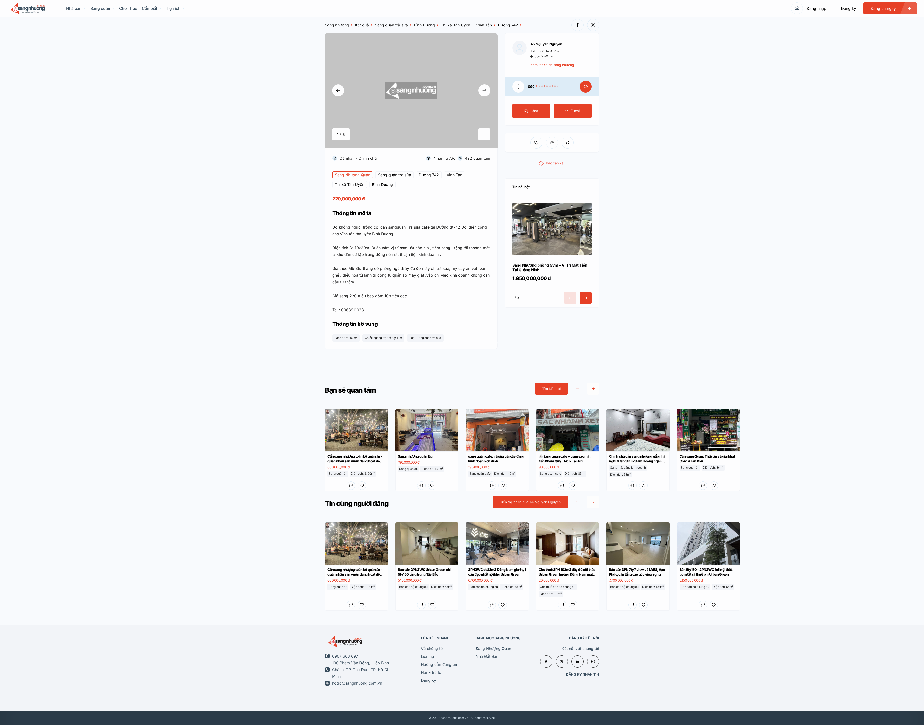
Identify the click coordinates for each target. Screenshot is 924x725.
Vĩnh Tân (484, 25)
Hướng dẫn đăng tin (439, 664)
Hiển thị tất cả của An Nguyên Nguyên (530, 502)
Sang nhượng (337, 25)
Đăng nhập (816, 8)
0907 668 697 (345, 656)
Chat (534, 111)
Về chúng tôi (432, 648)
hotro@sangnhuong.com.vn (357, 683)
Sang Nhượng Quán (493, 648)
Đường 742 (508, 25)
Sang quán (100, 8)
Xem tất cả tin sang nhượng (552, 65)
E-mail (575, 111)
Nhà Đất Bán (487, 656)
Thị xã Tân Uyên (455, 25)
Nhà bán (74, 8)
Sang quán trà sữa (391, 25)
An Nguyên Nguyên (546, 44)
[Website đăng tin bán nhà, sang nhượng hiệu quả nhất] (27, 8)
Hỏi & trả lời (431, 672)
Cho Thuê (128, 8)
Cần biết (149, 8)
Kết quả (362, 25)
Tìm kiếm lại (551, 389)
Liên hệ (427, 656)
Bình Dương (424, 25)
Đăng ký (848, 8)
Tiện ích (173, 8)
